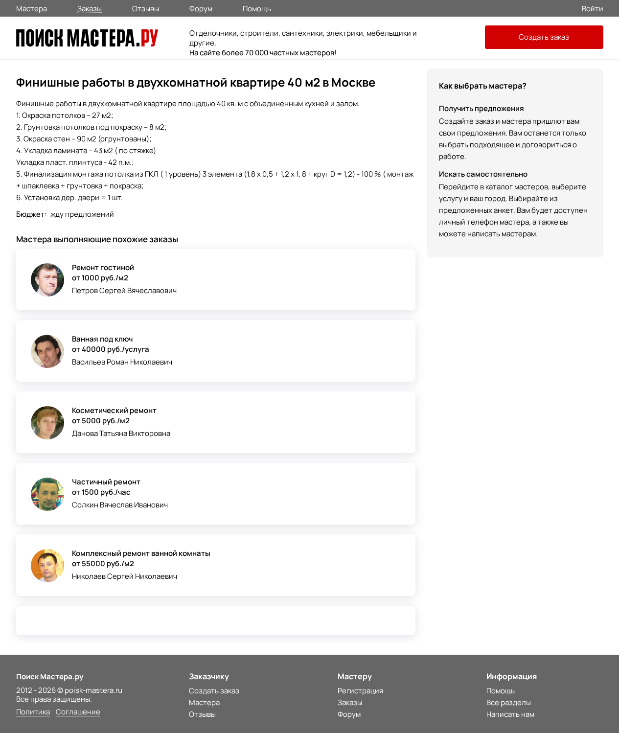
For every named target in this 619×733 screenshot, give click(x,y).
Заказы (89, 8)
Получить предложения (481, 108)
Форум (200, 7)
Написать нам (510, 714)
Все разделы (508, 702)
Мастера (31, 7)
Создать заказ (544, 37)
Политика (33, 712)
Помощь (257, 7)
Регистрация (360, 691)
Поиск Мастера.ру (49, 676)
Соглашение (78, 712)
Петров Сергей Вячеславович (124, 290)
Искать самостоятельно (483, 174)
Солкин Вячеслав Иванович (120, 505)
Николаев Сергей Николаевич (124, 576)
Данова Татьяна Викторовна (121, 433)
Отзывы (145, 7)
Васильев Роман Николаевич (122, 362)
